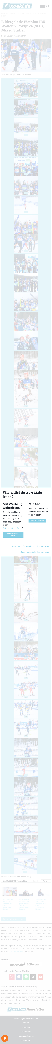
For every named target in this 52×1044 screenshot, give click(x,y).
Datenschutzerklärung (12, 528)
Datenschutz (28, 546)
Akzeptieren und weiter (13, 535)
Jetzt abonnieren (37, 520)
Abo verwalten (43, 546)
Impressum (15, 546)
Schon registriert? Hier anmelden (34, 552)
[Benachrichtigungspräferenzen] (4, 1038)
